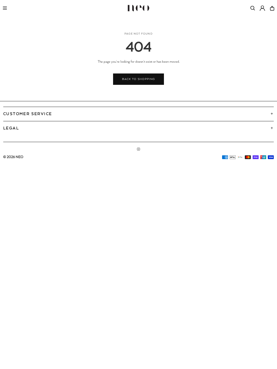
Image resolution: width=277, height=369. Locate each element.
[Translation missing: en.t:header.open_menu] (5, 8)
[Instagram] (138, 149)
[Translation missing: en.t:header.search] (252, 8)
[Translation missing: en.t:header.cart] (272, 8)
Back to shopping (138, 79)
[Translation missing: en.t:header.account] (262, 8)
